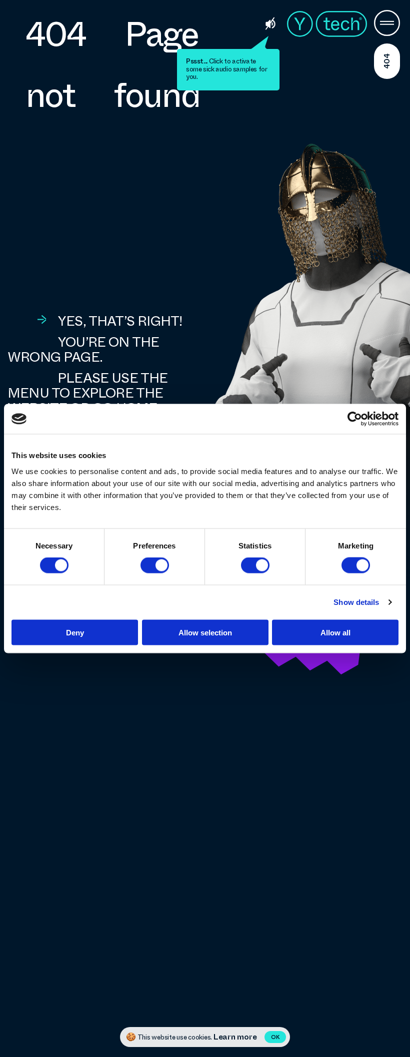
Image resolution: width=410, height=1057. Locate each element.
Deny (75, 632)
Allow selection (205, 632)
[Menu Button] (387, 24)
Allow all (335, 632)
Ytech (327, 24)
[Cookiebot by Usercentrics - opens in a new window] (354, 419)
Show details (356, 602)
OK (275, 1037)
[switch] (154, 565)
